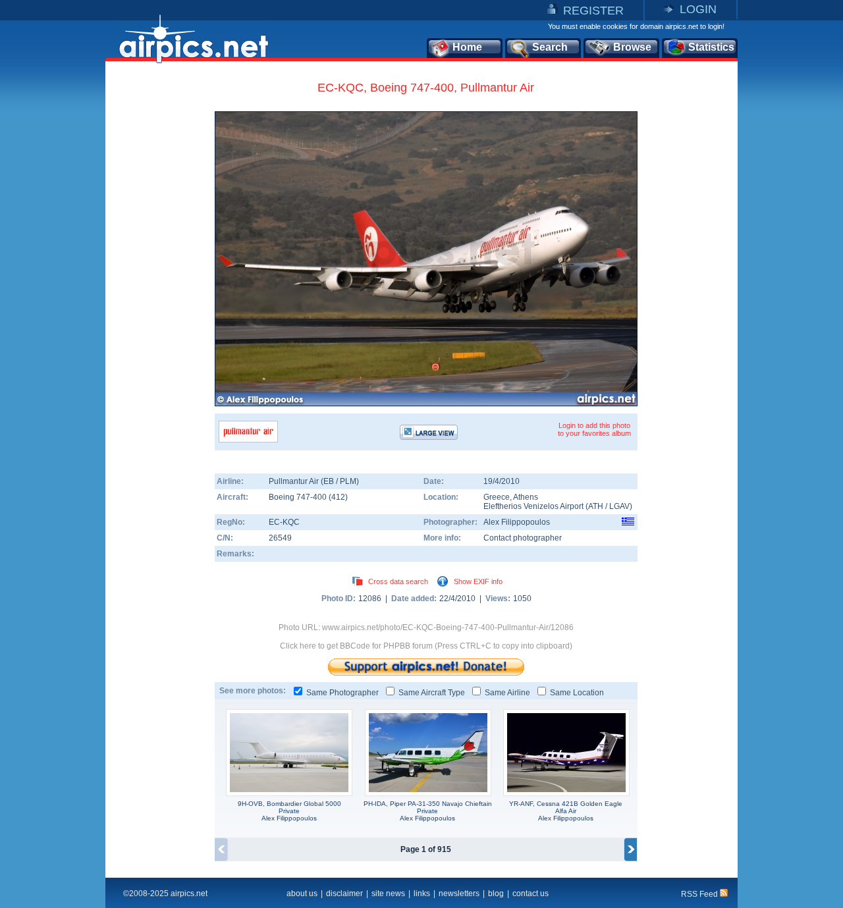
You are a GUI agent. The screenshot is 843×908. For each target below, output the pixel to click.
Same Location (577, 692)
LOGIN (698, 9)
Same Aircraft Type (431, 692)
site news (388, 893)
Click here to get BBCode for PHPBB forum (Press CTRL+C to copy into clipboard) (426, 646)
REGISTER (593, 10)
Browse (632, 47)
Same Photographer (342, 692)
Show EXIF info (478, 581)
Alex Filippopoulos (516, 522)
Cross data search (398, 581)
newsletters (459, 893)
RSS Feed (700, 894)
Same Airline (507, 692)
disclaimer (344, 893)
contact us (530, 893)
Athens (525, 497)
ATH (595, 506)
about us (301, 893)
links (422, 893)
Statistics (711, 47)
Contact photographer (522, 538)
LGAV (619, 506)
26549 (280, 538)
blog (496, 893)
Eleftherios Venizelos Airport (533, 506)
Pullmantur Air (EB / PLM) (314, 481)
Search (550, 47)
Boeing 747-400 (299, 497)
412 (338, 497)
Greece (496, 497)
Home (467, 47)
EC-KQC (284, 522)
